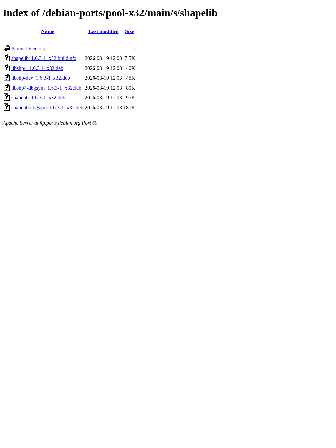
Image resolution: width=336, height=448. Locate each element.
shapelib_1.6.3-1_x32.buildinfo (43, 58)
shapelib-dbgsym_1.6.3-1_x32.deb (47, 107)
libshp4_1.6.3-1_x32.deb (37, 68)
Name (47, 31)
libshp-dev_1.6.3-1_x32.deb (40, 78)
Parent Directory (28, 48)
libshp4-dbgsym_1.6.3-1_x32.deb (46, 88)
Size (129, 31)
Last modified (103, 31)
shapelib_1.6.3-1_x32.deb (38, 97)
